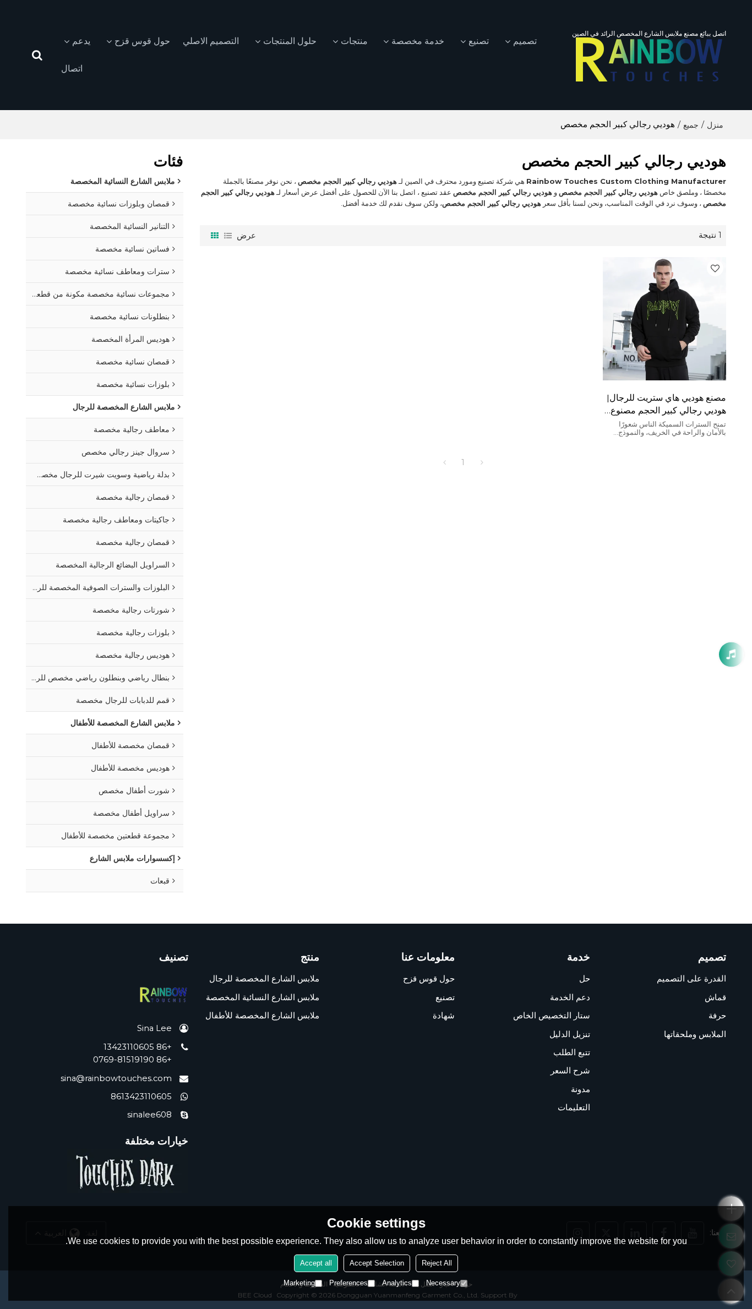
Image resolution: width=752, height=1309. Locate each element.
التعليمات (574, 1107)
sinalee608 (149, 1115)
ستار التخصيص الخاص (551, 1016)
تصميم (525, 41)
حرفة (717, 1016)
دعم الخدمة (570, 997)
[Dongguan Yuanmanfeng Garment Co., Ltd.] (649, 59)
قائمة (228, 235)
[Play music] (731, 654)
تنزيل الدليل (569, 1034)
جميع (691, 125)
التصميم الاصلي (211, 41)
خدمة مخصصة (417, 41)
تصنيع (478, 41)
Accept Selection (377, 1263)
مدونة (580, 1089)
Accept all (316, 1263)
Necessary (443, 1283)
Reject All (437, 1263)
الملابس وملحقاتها (695, 1034)
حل (584, 979)
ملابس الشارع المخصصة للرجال (264, 979)
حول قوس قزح (142, 41)
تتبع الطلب (571, 1052)
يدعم (81, 41)
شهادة (444, 1016)
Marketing (299, 1283)
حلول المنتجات (290, 41)
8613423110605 (141, 1096)
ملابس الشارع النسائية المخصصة (262, 997)
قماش (715, 997)
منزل (715, 125)
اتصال (72, 68)
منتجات (354, 41)
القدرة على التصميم (691, 979)
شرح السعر (570, 1071)
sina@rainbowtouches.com (116, 1078)
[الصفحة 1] (444, 462)
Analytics (397, 1283)
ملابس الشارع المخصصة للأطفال (262, 1016)
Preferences (348, 1283)
